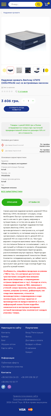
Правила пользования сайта (25, 396)
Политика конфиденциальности (27, 399)
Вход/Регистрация (34, 333)
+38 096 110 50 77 (9, 382)
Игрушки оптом (8, 344)
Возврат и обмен (33, 344)
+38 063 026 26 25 (9, 377)
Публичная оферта (10, 363)
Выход (29, 337)
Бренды (4, 337)
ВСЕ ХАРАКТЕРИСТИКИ (11, 192)
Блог (3, 340)
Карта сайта (7, 348)
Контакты (5, 333)
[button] (46, 70)
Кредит (29, 352)
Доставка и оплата (34, 340)
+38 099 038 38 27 (29, 377)
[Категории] (3, 4)
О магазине (31, 348)
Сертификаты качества (12, 367)
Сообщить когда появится (16, 109)
